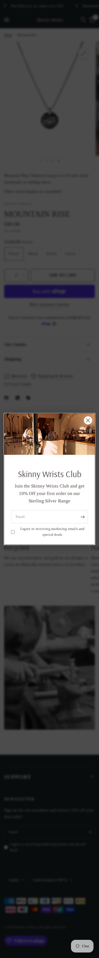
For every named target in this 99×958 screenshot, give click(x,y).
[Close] (88, 420)
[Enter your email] (82, 516)
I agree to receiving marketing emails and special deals (52, 532)
